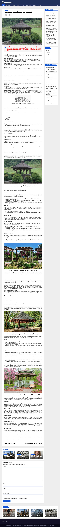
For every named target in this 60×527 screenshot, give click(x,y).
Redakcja (39, 5)
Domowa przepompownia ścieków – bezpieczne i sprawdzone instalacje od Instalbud (51, 22)
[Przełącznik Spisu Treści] (29, 96)
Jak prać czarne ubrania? (51, 84)
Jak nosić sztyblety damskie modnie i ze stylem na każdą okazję (9, 514)
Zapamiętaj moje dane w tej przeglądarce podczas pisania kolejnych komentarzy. (15, 498)
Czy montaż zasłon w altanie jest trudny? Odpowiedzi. (23, 101)
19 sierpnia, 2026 (6, 515)
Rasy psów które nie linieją (53, 88)
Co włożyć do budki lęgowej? (52, 71)
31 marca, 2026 (34, 515)
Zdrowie (34, 5)
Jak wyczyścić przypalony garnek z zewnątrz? (33, 443)
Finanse (13, 5)
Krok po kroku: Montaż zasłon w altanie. (21, 97)
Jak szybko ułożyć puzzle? (52, 69)
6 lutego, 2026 (48, 515)
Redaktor (26, 515)
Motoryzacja (28, 5)
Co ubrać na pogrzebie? (51, 67)
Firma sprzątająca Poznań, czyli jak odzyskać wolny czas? (36, 514)
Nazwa (4, 483)
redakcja (11, 14)
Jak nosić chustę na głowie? (52, 86)
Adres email (5, 488)
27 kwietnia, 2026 (21, 515)
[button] (57, 5)
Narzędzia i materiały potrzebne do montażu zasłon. (22, 100)
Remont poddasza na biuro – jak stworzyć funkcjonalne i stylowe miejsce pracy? (50, 35)
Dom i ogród (8, 5)
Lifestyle (22, 5)
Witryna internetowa (6, 493)
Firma (18, 5)
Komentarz (4, 466)
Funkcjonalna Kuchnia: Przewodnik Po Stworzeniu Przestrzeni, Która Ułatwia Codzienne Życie (51, 43)
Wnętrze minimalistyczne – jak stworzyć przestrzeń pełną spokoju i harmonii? (51, 39)
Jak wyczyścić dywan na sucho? (10, 443)
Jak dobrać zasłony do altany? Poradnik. (21, 98)
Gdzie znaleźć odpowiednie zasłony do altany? (22, 99)
